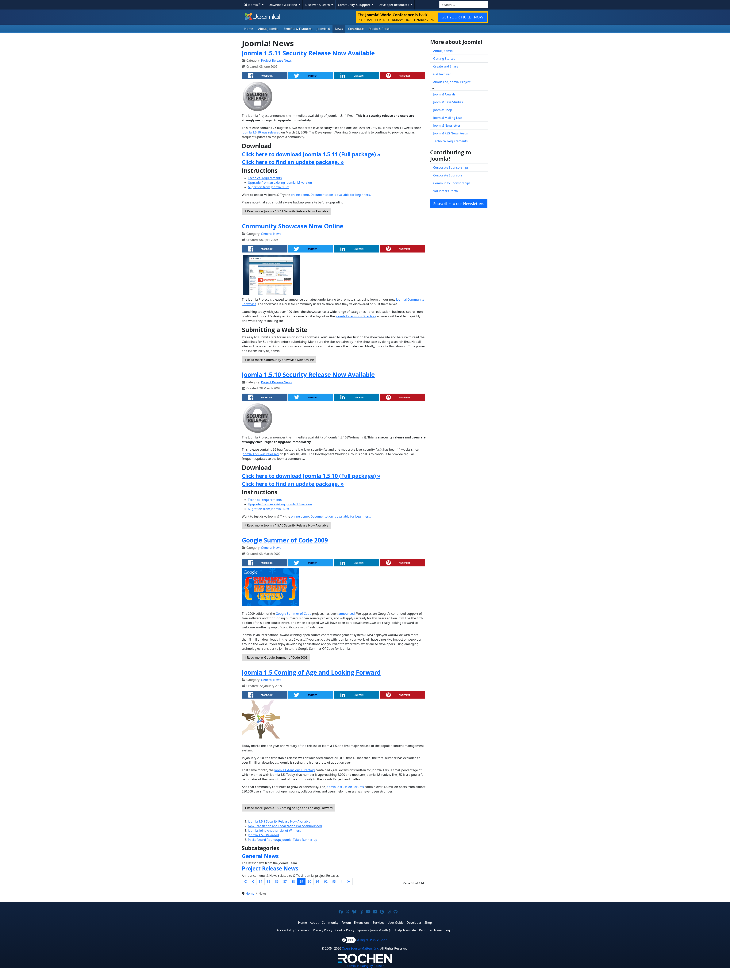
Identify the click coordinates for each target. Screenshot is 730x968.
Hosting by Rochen (365, 966)
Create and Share (445, 66)
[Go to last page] (349, 881)
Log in (449, 930)
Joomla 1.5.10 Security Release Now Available (308, 374)
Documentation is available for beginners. (340, 195)
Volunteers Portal (446, 191)
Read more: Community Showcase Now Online (280, 360)
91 (317, 881)
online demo (300, 195)
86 (277, 881)
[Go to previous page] (253, 881)
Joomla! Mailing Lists (448, 118)
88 (293, 881)
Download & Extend (283, 5)
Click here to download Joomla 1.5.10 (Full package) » (311, 475)
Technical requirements (265, 178)
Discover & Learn (318, 5)
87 (285, 881)
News (339, 29)
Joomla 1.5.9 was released (260, 454)
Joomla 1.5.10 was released (261, 132)
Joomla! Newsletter (446, 125)
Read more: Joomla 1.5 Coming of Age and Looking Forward (289, 808)
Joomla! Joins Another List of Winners (274, 830)
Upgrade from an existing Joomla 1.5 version (280, 182)
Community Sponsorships (452, 183)
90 (309, 881)
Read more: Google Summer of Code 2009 (276, 657)
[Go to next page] (341, 881)
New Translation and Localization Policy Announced (285, 826)
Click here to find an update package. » (293, 162)
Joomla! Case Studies (448, 102)
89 (301, 881)
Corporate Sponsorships (451, 167)
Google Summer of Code (293, 613)
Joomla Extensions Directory (356, 316)
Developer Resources (394, 5)
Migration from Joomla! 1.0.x (268, 187)
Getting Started (444, 58)
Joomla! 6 (323, 29)
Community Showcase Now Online (292, 226)
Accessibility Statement (293, 930)
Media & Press (379, 29)
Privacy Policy (322, 930)
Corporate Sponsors (448, 175)
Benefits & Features (297, 29)
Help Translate (405, 930)
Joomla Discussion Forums (345, 787)
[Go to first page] (246, 881)
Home (248, 29)
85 (268, 881)
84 (260, 881)
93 (334, 881)
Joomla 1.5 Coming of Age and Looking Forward (311, 672)
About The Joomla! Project (452, 82)
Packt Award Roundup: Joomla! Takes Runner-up (282, 840)
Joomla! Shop (442, 110)
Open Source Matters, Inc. (360, 948)
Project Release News (276, 60)
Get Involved (442, 74)
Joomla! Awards (444, 94)
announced (346, 613)
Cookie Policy (344, 930)
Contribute (356, 29)
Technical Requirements (450, 141)
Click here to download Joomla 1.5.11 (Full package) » (311, 154)
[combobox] (463, 4)
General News (271, 234)
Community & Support (354, 5)
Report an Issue (430, 930)
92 (326, 881)
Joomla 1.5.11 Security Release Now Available (308, 53)
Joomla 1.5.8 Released (263, 835)
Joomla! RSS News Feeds (450, 133)
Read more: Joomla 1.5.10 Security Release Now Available (287, 525)
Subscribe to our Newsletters (458, 203)
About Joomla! (268, 29)
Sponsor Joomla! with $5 (374, 930)
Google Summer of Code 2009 (285, 540)
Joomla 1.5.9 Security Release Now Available (279, 821)
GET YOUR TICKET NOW (462, 17)
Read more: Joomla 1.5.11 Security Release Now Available (287, 211)
